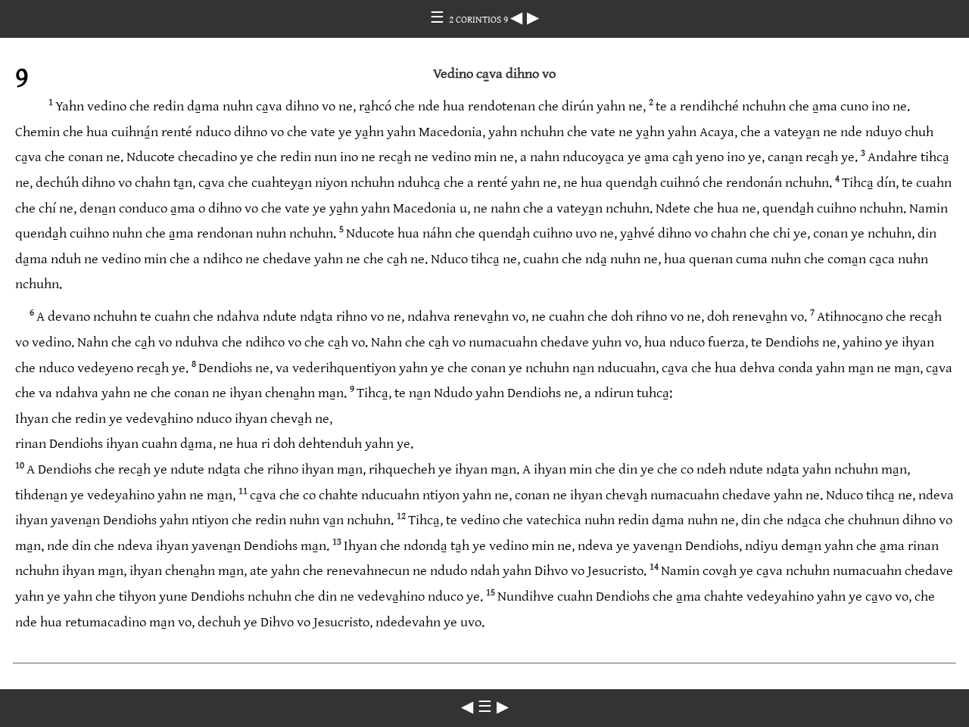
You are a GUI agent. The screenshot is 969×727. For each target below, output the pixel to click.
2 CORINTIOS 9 (479, 20)
